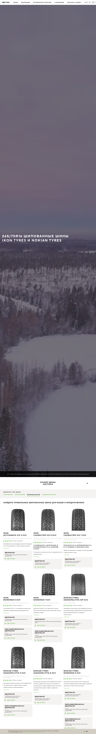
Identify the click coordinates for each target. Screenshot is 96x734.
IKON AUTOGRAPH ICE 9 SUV (15, 534)
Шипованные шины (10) (33, 494)
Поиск (86, 2)
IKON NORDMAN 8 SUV (11, 599)
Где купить (11, 558)
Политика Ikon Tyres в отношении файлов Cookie (33, 732)
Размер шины (48, 483)
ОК (87, 731)
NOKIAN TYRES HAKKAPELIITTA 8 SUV (44, 672)
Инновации (25, 2)
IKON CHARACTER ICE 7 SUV (75, 534)
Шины (15, 2)
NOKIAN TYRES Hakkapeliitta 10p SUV (76, 599)
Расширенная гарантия (42, 2)
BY (93, 2)
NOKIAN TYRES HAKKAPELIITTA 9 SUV (14, 672)
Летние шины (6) (8, 494)
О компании (59, 2)
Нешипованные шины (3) (49, 494)
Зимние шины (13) (20, 494)
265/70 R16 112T (10, 553)
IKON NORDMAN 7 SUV (41, 599)
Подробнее (6, 548)
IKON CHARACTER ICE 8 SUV (44, 534)
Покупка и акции (74, 2)
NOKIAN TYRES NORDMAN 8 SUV (72, 672)
